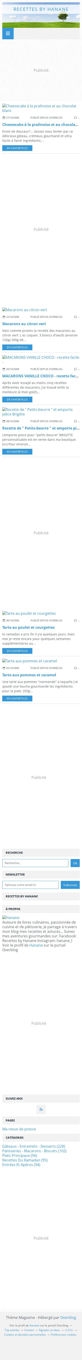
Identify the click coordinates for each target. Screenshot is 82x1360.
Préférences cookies (64, 1335)
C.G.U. (69, 1330)
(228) (33, 1146)
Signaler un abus (50, 1330)
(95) (25, 1160)
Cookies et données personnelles (25, 1335)
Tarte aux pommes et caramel (29, 674)
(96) (19, 1155)
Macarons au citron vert (24, 323)
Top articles (12, 1330)
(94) (21, 1164)
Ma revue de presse (19, 1129)
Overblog (68, 1317)
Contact (29, 1330)
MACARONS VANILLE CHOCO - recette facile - (42, 375)
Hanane (36, 945)
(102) (34, 1150)
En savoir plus (17, 148)
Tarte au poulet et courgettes (28, 627)
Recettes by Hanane (41, 9)
